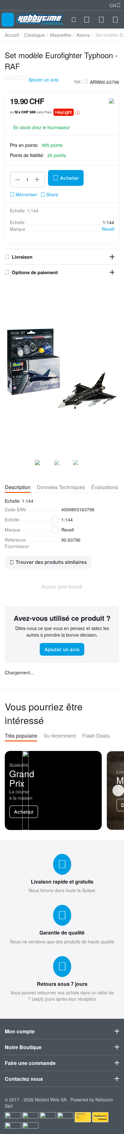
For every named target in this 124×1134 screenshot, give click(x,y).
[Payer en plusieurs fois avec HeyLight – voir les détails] (77, 112)
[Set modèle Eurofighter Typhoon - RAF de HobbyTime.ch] (62, 369)
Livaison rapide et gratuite (62, 881)
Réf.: (78, 82)
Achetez (23, 812)
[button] (49, 194)
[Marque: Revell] (111, 100)
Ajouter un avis (44, 79)
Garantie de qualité (62, 932)
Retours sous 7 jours (62, 983)
